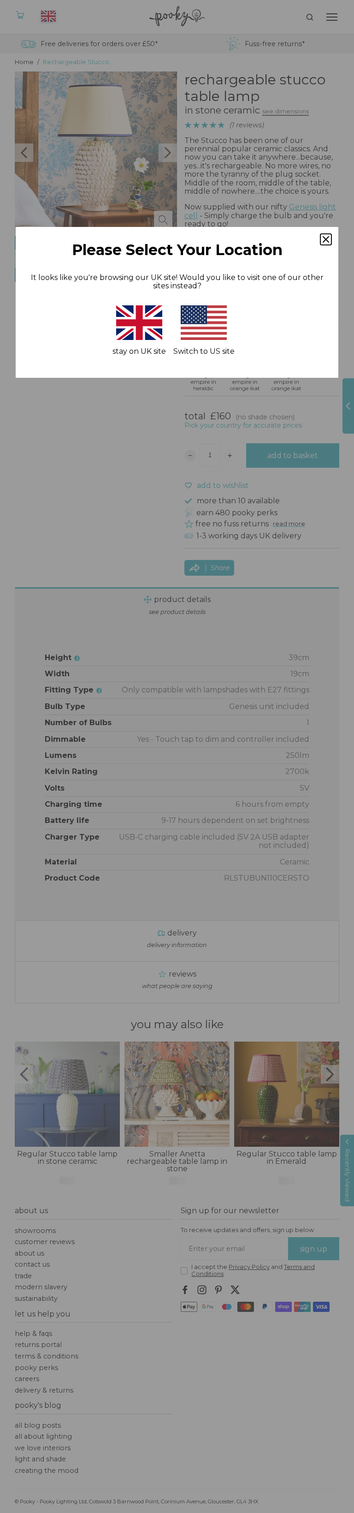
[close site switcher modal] (325, 239)
